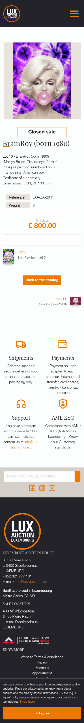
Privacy (42, 662)
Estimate (42, 667)
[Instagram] (42, 488)
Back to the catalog (42, 280)
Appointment (42, 672)
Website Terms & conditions (42, 656)
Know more (27, 701)
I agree (43, 713)
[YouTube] (52, 488)
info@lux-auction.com (25, 444)
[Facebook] (32, 488)
